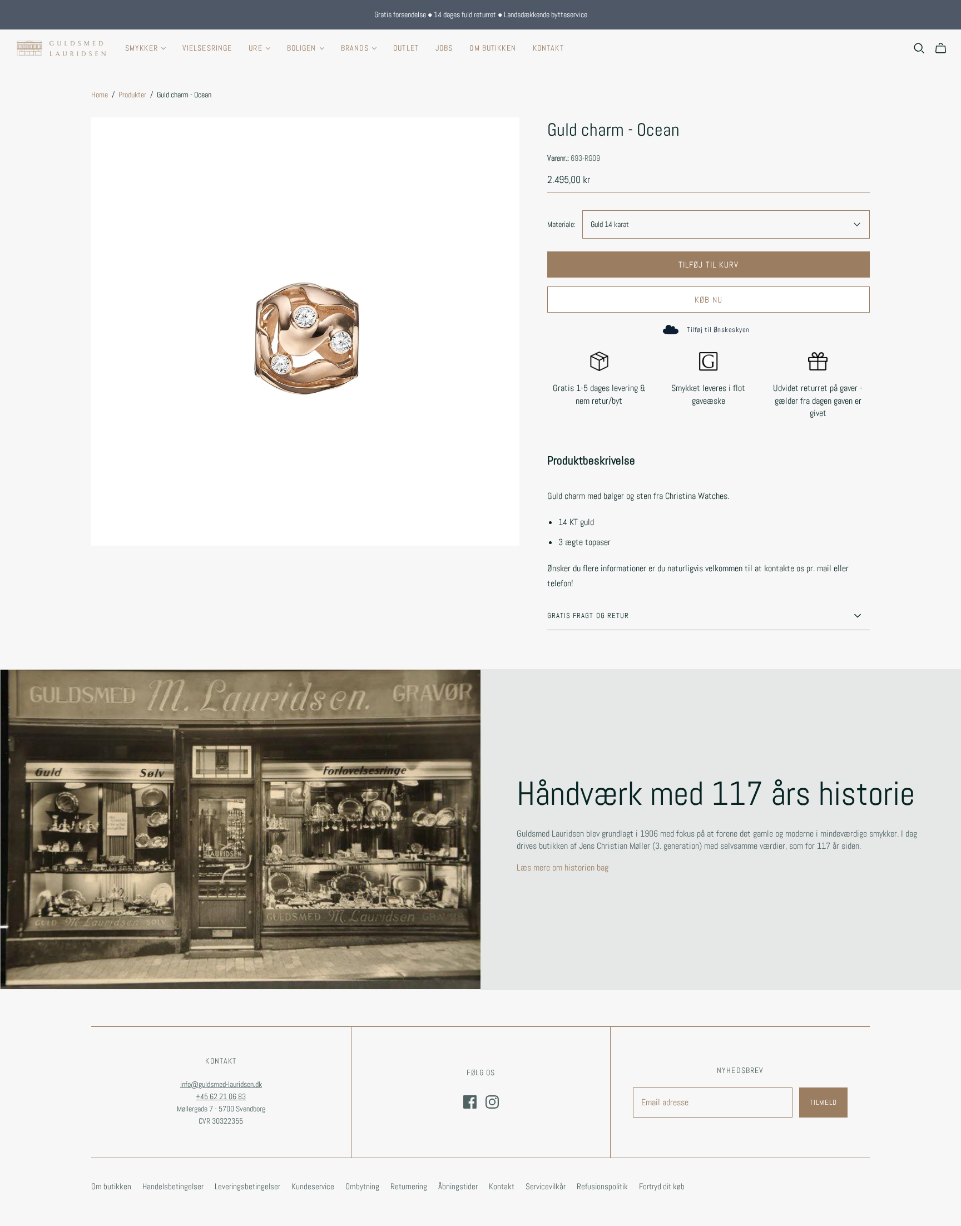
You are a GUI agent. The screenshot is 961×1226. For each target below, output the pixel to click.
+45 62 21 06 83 (221, 1096)
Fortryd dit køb (662, 1186)
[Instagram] (492, 1102)
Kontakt (548, 48)
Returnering (408, 1186)
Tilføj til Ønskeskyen (718, 329)
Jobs (444, 48)
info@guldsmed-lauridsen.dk (221, 1084)
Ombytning (362, 1186)
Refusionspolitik (602, 1186)
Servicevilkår (546, 1186)
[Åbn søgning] (919, 48)
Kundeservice (312, 1186)
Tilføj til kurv (708, 264)
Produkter (132, 95)
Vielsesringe (207, 48)
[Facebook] (470, 1102)
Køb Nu (708, 299)
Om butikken (492, 48)
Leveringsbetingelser (247, 1186)
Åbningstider (458, 1186)
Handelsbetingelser (173, 1186)
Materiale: (561, 224)
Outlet (406, 48)
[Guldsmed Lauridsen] (61, 48)
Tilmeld (823, 1102)
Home (99, 95)
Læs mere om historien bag (562, 867)
